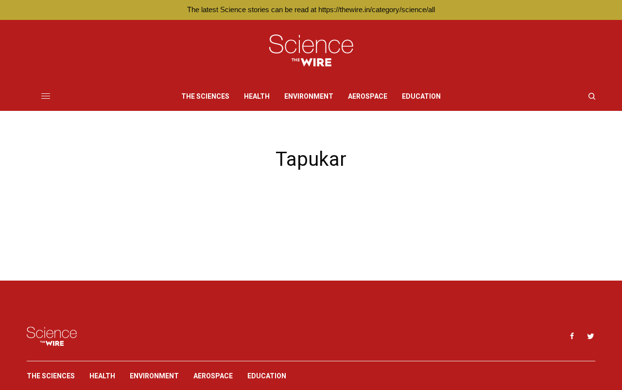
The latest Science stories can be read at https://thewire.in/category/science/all (311, 9)
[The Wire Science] (311, 51)
